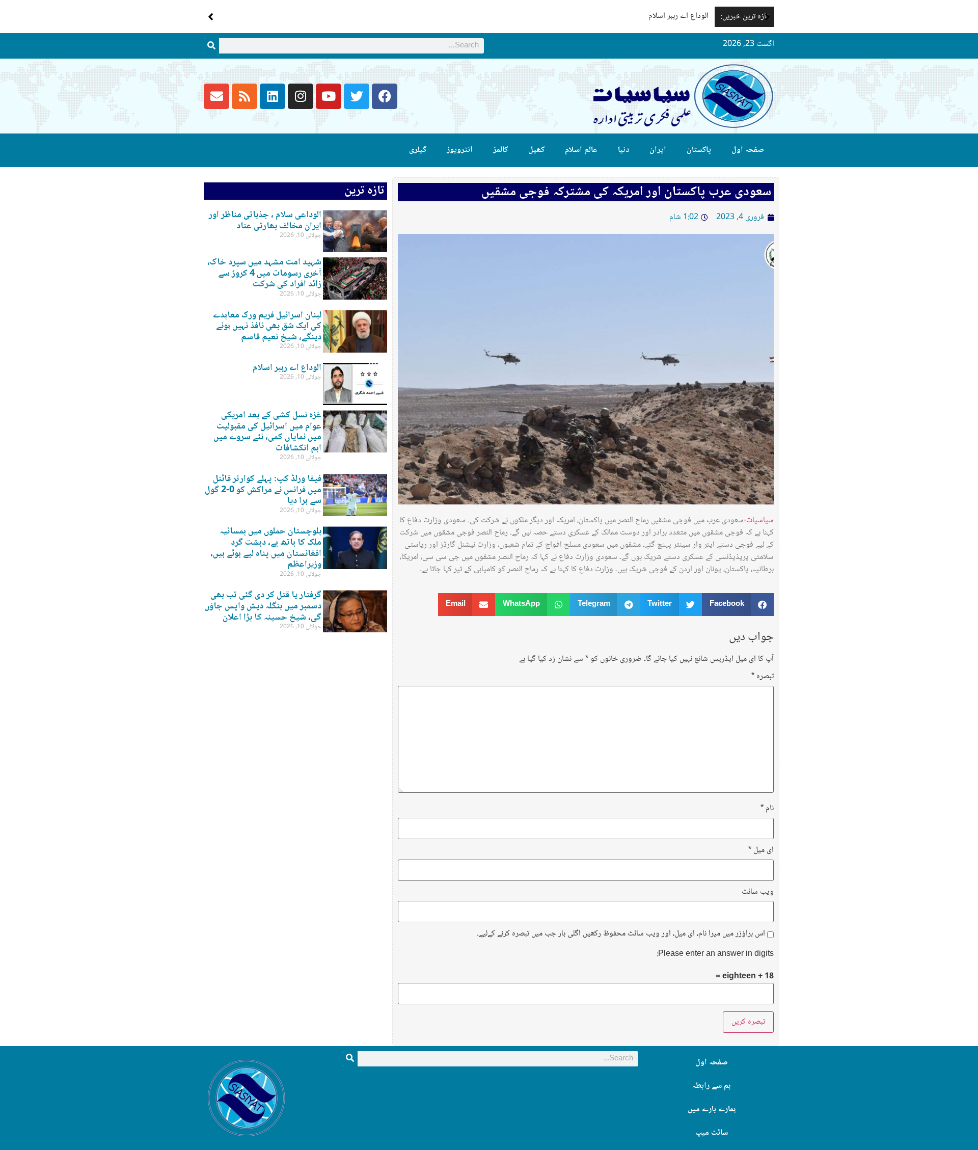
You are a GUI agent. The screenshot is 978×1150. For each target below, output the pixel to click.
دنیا (623, 150)
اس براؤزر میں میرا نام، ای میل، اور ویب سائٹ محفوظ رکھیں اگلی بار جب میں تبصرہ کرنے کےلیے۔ (621, 934)
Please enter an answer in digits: (715, 954)
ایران (657, 150)
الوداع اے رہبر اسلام (678, 16)
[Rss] (244, 96)
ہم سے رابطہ (711, 1086)
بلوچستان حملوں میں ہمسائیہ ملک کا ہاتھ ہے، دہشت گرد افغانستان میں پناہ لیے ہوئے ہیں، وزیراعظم (265, 548)
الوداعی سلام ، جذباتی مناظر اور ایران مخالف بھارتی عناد (265, 220)
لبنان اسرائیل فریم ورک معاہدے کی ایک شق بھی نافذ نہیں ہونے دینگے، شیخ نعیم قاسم (267, 326)
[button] (767, 17)
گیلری (417, 150)
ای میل (761, 850)
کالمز (500, 150)
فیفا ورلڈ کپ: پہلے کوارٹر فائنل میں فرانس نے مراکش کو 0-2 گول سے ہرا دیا (263, 490)
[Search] (211, 46)
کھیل (536, 150)
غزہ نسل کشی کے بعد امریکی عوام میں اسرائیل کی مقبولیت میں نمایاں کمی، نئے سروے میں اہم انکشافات (267, 432)
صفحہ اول (747, 150)
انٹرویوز (460, 150)
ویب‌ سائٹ (758, 892)
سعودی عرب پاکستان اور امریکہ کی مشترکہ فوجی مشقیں (626, 192)
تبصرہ (762, 677)
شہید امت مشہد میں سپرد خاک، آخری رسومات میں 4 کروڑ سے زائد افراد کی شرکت (264, 273)
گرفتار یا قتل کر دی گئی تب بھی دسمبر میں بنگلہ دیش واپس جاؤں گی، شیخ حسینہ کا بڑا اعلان (262, 606)
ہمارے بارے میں (712, 1109)
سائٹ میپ (711, 1133)
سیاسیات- (759, 520)
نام (767, 809)
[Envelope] (216, 96)
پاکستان (699, 150)
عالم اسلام (581, 150)
